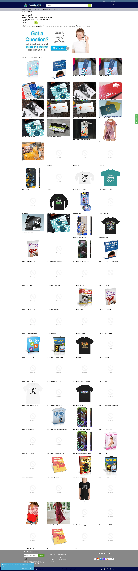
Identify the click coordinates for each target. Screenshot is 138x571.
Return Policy (53, 557)
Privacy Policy (53, 554)
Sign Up (41, 555)
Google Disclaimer (62, 557)
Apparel (29, 9)
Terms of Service (62, 554)
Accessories (37, 9)
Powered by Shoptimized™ (69, 569)
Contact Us (136, 118)
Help (54, 9)
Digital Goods (46, 9)
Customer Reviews (62, 559)
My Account (112, 1)
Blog (59, 9)
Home (23, 9)
